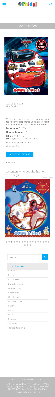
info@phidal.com (23, 392)
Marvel (11, 310)
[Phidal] (27, 4)
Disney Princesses (15, 284)
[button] (6, 242)
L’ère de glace (14, 297)
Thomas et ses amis (16, 328)
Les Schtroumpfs (15, 301)
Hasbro (11, 306)
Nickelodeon (13, 319)
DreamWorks (13, 293)
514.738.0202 (30, 387)
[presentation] (45, 175)
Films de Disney (14, 288)
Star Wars (12, 323)
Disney (11, 275)
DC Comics (12, 271)
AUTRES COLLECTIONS (20, 154)
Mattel (10, 315)
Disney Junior (13, 279)
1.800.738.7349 (39, 389)
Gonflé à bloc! (27, 26)
